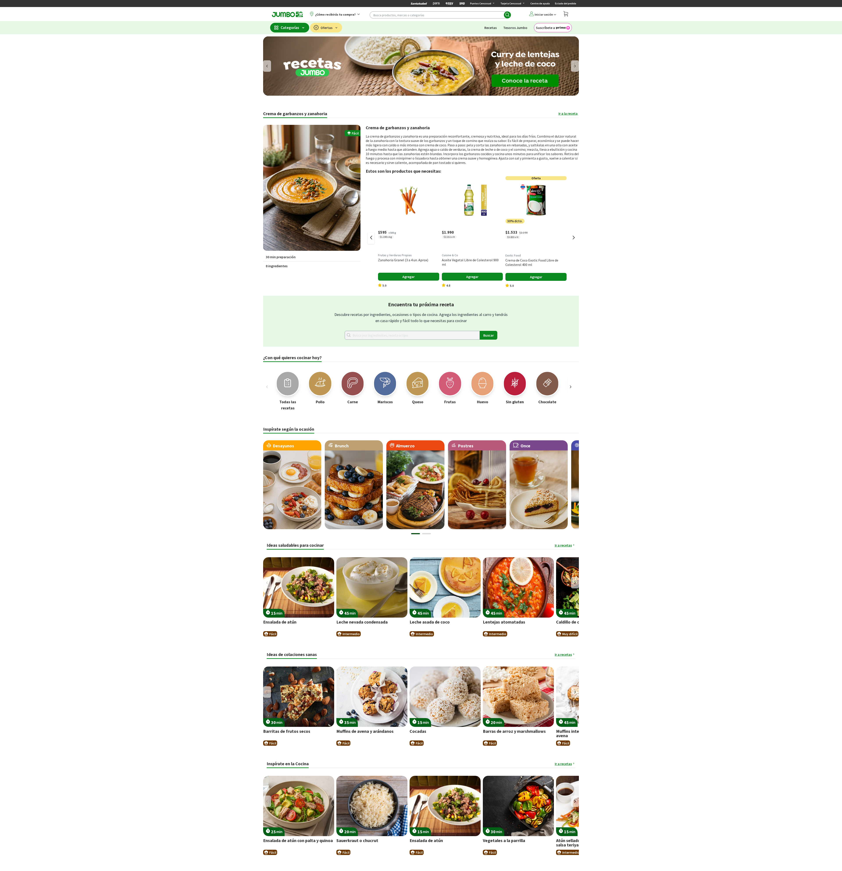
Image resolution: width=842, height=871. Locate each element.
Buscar (488, 335)
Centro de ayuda (540, 3)
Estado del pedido (565, 3)
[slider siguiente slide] (573, 238)
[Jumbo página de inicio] (286, 14)
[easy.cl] (449, 3)
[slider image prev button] (267, 386)
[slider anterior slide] (371, 238)
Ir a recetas (563, 545)
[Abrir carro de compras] (566, 14)
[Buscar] (507, 14)
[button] (311, 188)
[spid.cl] (462, 3)
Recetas (490, 27)
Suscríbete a (545, 27)
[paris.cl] (436, 3)
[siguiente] (575, 66)
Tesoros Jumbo (515, 27)
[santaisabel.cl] (418, 3)
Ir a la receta (568, 113)
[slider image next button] (570, 386)
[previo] (267, 66)
